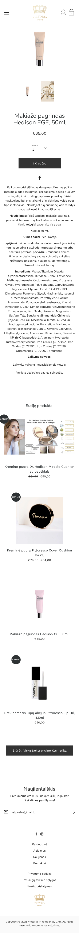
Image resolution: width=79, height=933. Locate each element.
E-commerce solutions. (46, 925)
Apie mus (39, 851)
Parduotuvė (39, 844)
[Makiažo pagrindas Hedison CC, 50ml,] (39, 604)
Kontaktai (39, 863)
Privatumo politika (39, 874)
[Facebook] (39, 178)
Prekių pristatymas (39, 886)
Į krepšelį (39, 163)
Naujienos (39, 857)
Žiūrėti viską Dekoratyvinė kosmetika (40, 750)
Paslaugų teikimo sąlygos (39, 880)
